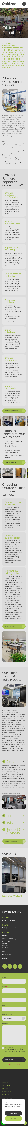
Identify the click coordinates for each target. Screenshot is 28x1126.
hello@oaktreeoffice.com (12, 928)
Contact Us (5, 1094)
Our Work (5, 1088)
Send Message (9, 1060)
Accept (13, 1118)
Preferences (13, 1113)
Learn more (13, 1109)
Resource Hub (6, 1091)
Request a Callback (10, 626)
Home (4, 1079)
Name (4, 977)
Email (4, 1005)
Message (5, 1023)
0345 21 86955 (8, 920)
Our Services (6, 1085)
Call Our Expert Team (11, 411)
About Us (5, 1082)
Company (5, 996)
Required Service (7, 1014)
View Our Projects (10, 462)
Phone (4, 986)
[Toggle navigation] (24, 4)
